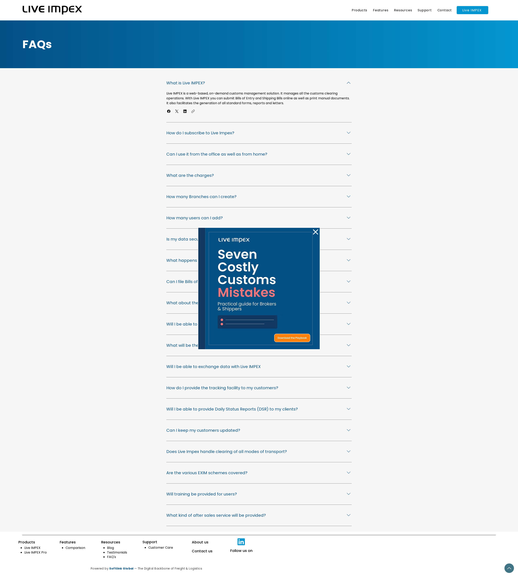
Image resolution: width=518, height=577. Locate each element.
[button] (315, 231)
